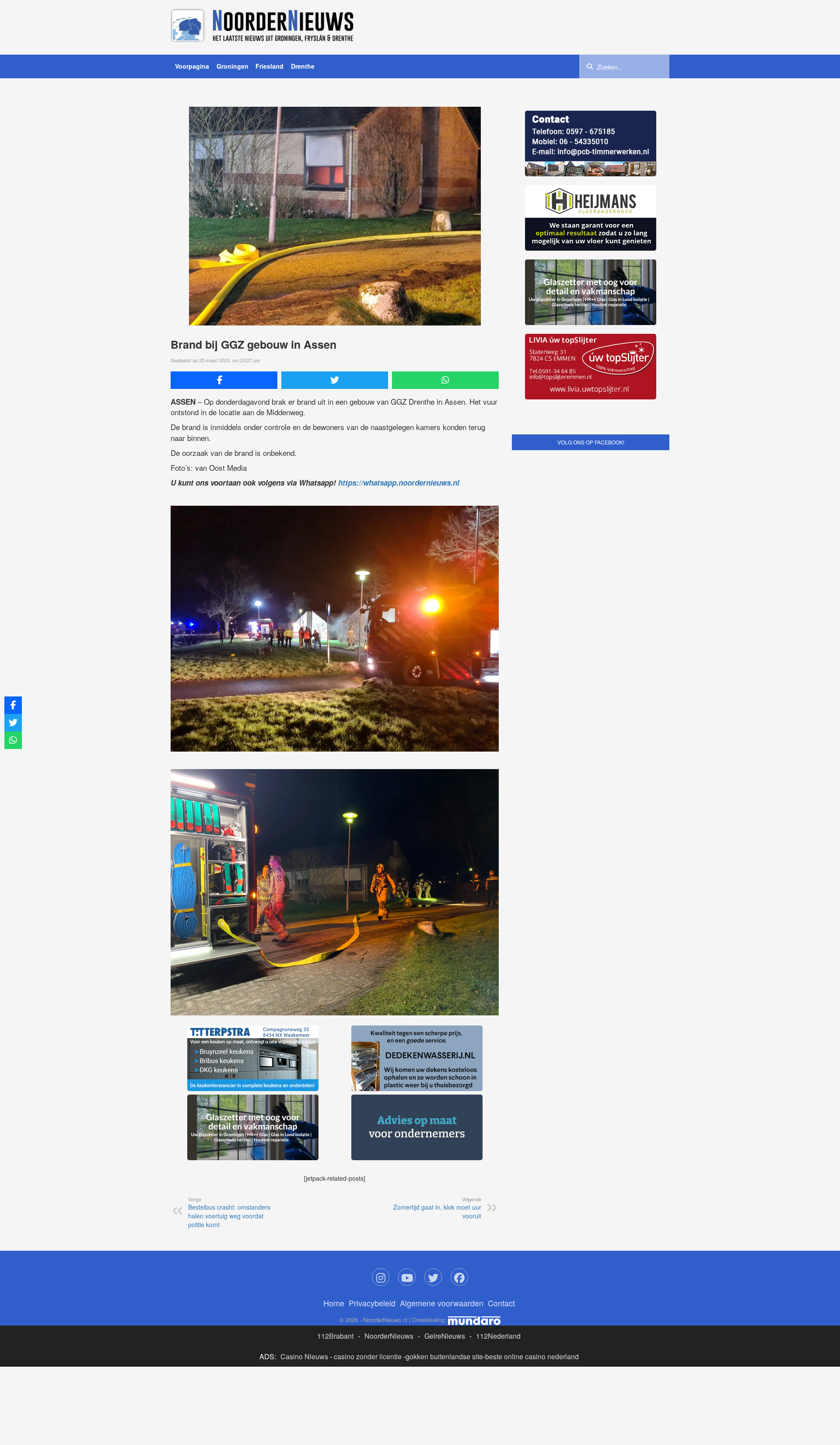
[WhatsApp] (445, 380)
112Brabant (335, 1336)
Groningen (232, 66)
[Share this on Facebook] (224, 380)
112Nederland (498, 1336)
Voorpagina (192, 66)
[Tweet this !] (334, 380)
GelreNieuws (444, 1336)
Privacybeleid (372, 1303)
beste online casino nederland (532, 1356)
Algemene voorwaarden (441, 1303)
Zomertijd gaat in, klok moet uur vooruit (437, 1208)
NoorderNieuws (388, 1336)
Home (333, 1303)
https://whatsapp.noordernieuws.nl (398, 482)
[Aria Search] (590, 66)
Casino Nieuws (304, 1356)
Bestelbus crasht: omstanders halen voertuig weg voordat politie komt (229, 1212)
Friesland (270, 66)
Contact (501, 1303)
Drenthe (303, 66)
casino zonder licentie (368, 1356)
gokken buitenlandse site (444, 1356)
